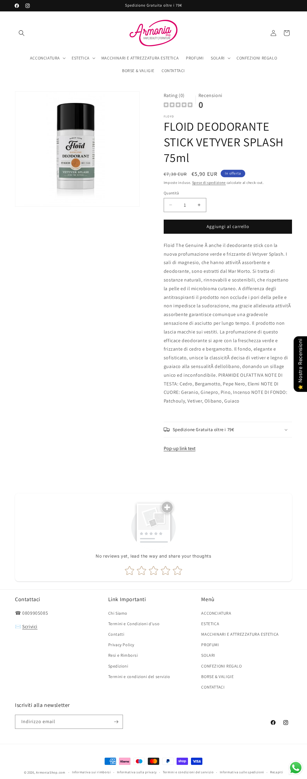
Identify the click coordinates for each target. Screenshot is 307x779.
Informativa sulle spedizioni (242, 772)
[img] (178, 105)
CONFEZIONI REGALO (221, 666)
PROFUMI (210, 644)
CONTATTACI (213, 687)
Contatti (116, 634)
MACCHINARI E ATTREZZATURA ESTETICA (240, 634)
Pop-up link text (179, 448)
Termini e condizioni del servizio (139, 676)
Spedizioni (118, 666)
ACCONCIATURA (216, 613)
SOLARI (208, 655)
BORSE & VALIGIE (217, 676)
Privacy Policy (121, 644)
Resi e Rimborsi (123, 655)
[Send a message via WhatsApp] (296, 767)
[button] (21, 33)
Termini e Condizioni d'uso (134, 623)
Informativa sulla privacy (137, 772)
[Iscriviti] (116, 722)
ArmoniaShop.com (50, 772)
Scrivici (29, 626)
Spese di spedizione (209, 182)
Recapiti (276, 772)
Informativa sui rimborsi (91, 772)
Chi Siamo (117, 613)
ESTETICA (210, 623)
